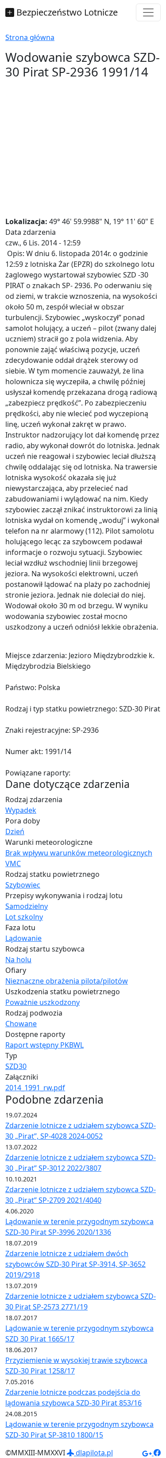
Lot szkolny (24, 917)
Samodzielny (26, 906)
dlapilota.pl (93, 1453)
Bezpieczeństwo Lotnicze (66, 12)
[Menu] (148, 12)
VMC (13, 863)
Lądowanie (23, 938)
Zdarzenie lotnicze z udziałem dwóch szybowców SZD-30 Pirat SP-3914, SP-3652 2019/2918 (75, 1264)
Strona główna (29, 37)
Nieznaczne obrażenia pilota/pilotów (66, 981)
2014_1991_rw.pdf (35, 1087)
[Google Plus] (148, 1453)
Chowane (21, 1023)
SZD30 (16, 1066)
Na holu (18, 959)
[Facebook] (157, 1453)
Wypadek (20, 810)
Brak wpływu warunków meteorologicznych (78, 853)
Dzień (14, 831)
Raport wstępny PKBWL (44, 1045)
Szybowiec (22, 885)
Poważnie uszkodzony (42, 1002)
